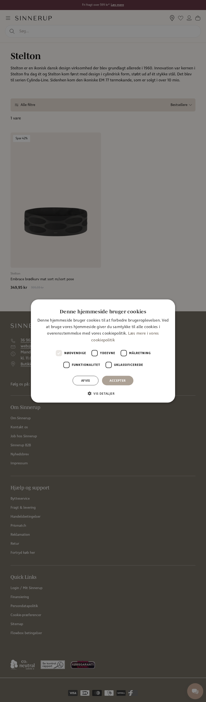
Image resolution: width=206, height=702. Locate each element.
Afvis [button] (85, 380)
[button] (103, 393)
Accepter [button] (118, 380)
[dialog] (103, 351)
